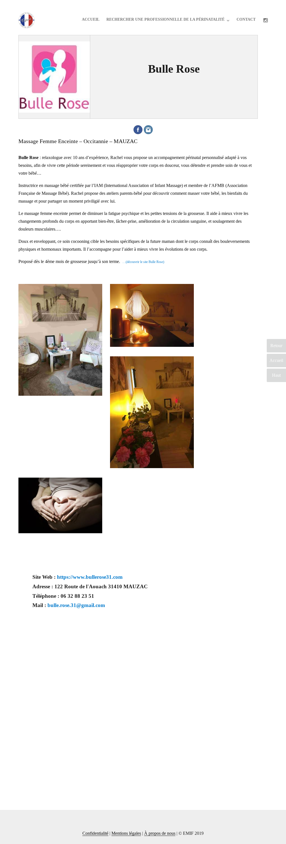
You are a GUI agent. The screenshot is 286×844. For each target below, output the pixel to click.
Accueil (90, 19)
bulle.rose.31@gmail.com (76, 605)
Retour (276, 345)
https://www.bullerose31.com (90, 577)
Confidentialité (95, 833)
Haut (276, 375)
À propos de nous (159, 833)
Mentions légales (126, 833)
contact (246, 19)
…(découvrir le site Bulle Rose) (143, 262)
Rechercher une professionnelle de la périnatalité (165, 19)
